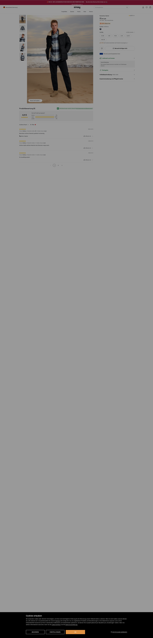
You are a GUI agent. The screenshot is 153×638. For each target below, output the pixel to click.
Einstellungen (55, 632)
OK (75, 632)
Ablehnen (35, 632)
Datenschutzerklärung (71, 624)
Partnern (57, 621)
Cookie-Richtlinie (56, 624)
